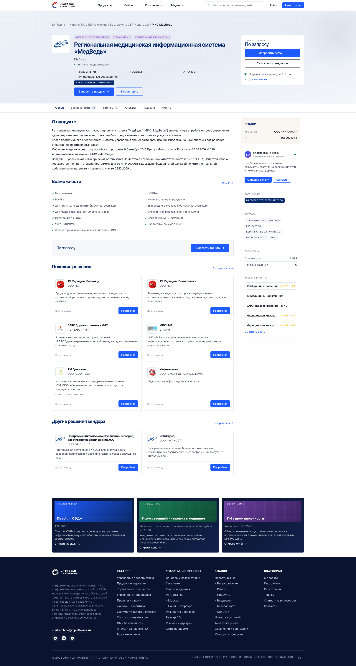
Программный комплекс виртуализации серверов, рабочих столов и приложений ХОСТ (101, 437)
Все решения (224, 423)
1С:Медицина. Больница (83, 281)
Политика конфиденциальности (215, 657)
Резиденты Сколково (180, 612)
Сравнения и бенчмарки (231, 628)
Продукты (105, 5)
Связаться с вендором (272, 63)
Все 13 (228, 183)
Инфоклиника (168, 369)
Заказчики (173, 583)
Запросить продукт (94, 91)
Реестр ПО (173, 617)
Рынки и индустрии (179, 623)
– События (222, 612)
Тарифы (269, 594)
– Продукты (222, 594)
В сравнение (129, 91)
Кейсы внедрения (178, 589)
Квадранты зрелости (229, 634)
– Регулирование (226, 583)
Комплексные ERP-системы (129, 24)
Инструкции (272, 583)
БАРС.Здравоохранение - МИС (88, 325)
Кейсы (128, 5)
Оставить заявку (258, 179)
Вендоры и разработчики (183, 578)
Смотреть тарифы (210, 248)
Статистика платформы (280, 600)
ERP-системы (97, 24)
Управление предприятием (135, 578)
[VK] (63, 638)
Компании (152, 5)
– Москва (172, 600)
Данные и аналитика (131, 606)
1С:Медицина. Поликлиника (178, 281)
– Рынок (220, 589)
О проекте (271, 578)
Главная (60, 24)
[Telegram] (55, 638)
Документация (257, 79)
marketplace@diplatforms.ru (71, 630)
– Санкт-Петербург (179, 606)
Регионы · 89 (174, 594)
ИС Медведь (168, 436)
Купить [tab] (166, 107)
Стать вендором (177, 628)
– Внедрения (223, 600)
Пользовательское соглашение (269, 657)
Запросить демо (272, 53)
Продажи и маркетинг (132, 583)
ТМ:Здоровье (76, 369)
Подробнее (128, 310)
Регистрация (293, 5)
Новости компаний (228, 617)
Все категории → (128, 634)
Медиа (175, 5)
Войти (273, 5)
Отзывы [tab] (130, 107)
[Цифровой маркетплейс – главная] (64, 5)
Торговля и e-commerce (133, 589)
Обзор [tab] (59, 107)
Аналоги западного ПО (132, 628)
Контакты (282, 179)
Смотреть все (223, 268)
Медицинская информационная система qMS (262, 315)
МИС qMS (166, 325)
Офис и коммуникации (132, 617)
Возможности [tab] (83, 107)
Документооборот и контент (136, 612)
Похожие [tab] (149, 107)
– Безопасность (225, 606)
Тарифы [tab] (110, 107)
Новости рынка (225, 578)
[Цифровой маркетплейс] (80, 572)
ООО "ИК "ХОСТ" (285, 131)
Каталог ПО (77, 24)
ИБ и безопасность (130, 623)
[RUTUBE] (72, 638)
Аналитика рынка (226, 623)
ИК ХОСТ (80, 58)
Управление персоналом (134, 594)
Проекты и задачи (129, 600)
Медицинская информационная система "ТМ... (262, 325)
